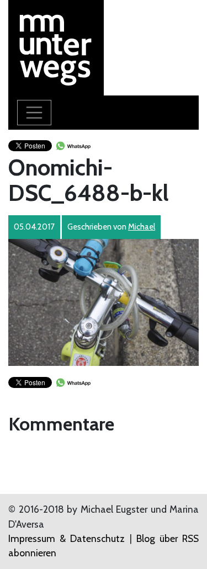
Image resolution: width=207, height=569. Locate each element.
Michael (141, 227)
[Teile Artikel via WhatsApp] (73, 145)
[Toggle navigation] (34, 112)
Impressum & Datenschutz (66, 538)
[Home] (56, 46)
